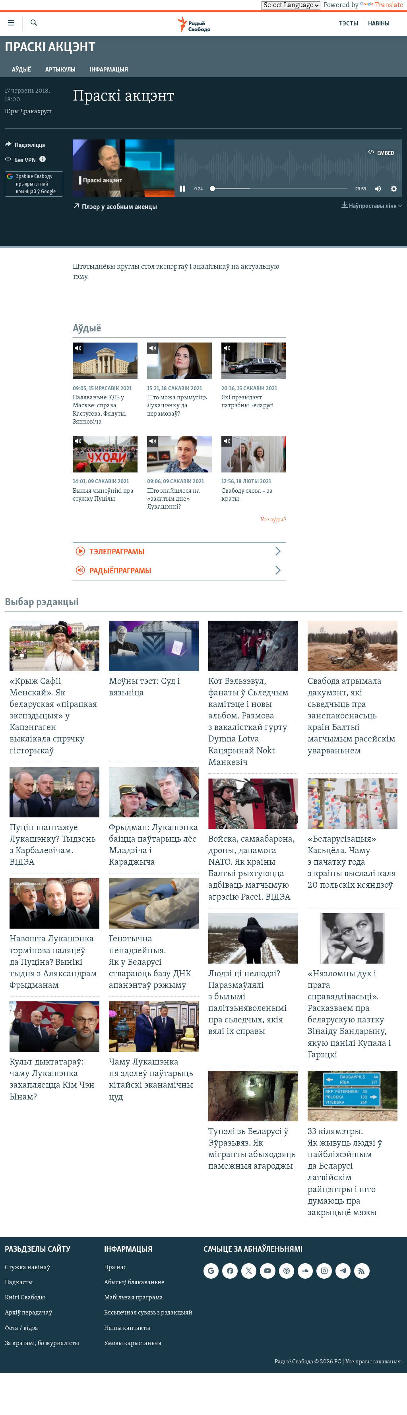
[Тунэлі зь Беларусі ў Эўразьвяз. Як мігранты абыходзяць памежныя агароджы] (253, 1096)
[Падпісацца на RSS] (361, 1270)
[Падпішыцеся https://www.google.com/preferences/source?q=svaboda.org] (211, 1270)
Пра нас (115, 1267)
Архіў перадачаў (28, 1313)
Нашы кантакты (127, 1328)
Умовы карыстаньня (132, 1343)
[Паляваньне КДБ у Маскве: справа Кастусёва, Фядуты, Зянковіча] (105, 361)
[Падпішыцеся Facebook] (229, 1270)
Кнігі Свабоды (25, 1298)
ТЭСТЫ (348, 24)
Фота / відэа (21, 1328)
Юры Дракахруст (28, 111)
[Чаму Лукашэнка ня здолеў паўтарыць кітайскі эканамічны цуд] (154, 1026)
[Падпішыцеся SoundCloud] (305, 1270)
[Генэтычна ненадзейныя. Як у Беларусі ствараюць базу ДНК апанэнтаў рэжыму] (154, 903)
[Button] (25, 147)
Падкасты (19, 1283)
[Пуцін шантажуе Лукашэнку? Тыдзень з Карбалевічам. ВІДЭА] (54, 792)
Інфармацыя (109, 70)
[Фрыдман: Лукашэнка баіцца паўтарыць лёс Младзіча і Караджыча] (154, 792)
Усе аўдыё (273, 520)
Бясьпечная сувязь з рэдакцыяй (148, 1313)
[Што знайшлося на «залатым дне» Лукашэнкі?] (179, 454)
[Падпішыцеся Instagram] (323, 1270)
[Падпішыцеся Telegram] (343, 1270)
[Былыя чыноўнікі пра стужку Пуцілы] (105, 454)
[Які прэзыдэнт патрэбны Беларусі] (253, 361)
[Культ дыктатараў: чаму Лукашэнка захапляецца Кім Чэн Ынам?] (54, 1026)
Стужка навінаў (27, 1267)
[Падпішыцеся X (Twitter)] (248, 1270)
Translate (389, 5)
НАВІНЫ (379, 24)
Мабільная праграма (133, 1298)
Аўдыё (21, 70)
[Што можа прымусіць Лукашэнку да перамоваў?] (179, 361)
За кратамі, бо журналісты (42, 1343)
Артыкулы (60, 70)
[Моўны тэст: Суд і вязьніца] (154, 646)
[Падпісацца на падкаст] (286, 1270)
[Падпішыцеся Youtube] (267, 1270)
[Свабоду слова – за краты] (253, 454)
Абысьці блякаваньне (134, 1283)
